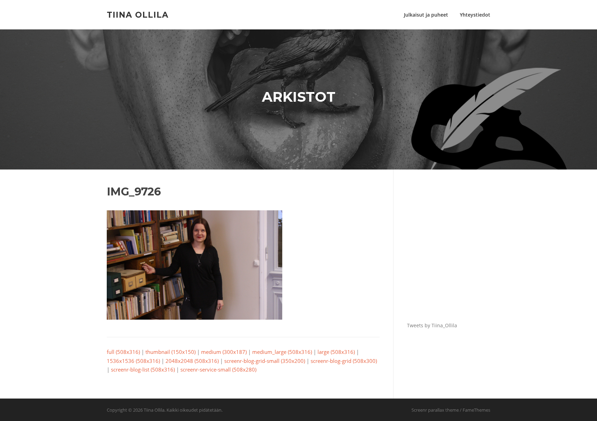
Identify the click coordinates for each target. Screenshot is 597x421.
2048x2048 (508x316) (192, 360)
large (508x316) (336, 351)
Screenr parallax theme (435, 410)
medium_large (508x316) (282, 351)
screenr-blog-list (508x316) (143, 369)
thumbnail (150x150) (170, 351)
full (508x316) (123, 351)
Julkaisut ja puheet (426, 14)
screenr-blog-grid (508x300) (344, 360)
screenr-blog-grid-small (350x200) (264, 360)
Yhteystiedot (475, 14)
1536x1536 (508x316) (133, 360)
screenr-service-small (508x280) (218, 369)
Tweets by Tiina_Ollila (432, 325)
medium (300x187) (224, 351)
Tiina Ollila (138, 14)
